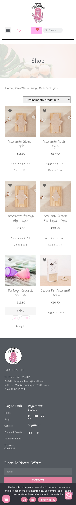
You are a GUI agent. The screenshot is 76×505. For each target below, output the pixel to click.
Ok (24, 499)
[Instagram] (37, 433)
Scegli (21, 326)
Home (9, 88)
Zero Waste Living (26, 88)
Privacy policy (47, 499)
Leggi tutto (55, 312)
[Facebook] (30, 433)
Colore (21, 311)
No (32, 499)
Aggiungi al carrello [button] (21, 167)
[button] (8, 30)
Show (6, 499)
